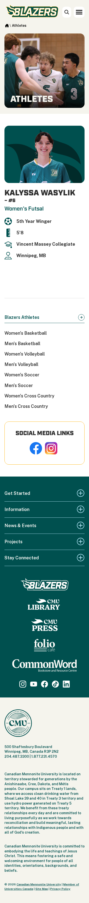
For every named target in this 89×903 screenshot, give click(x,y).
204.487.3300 (16, 756)
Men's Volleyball (21, 364)
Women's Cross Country (29, 395)
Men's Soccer (18, 385)
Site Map (41, 889)
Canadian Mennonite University (39, 884)
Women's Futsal (24, 208)
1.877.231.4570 (44, 756)
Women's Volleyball (24, 354)
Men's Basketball (22, 343)
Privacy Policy (60, 889)
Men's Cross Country (26, 406)
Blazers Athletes (21, 317)
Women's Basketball (25, 333)
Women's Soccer (21, 374)
